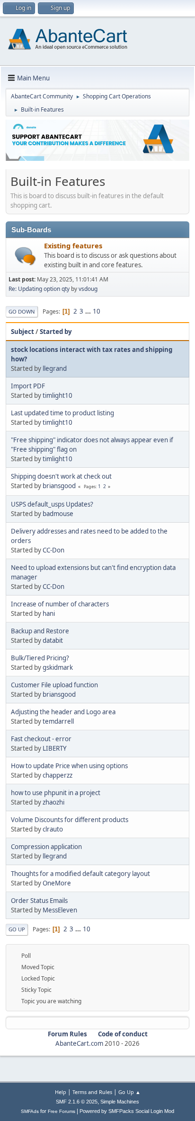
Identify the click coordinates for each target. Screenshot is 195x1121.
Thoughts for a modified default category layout (80, 873)
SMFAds (30, 1111)
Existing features (73, 245)
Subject (22, 331)
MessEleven (60, 910)
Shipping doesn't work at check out (61, 476)
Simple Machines (119, 1101)
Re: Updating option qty (39, 289)
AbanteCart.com (79, 1043)
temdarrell (58, 721)
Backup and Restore (40, 631)
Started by (56, 331)
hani (49, 613)
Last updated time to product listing (62, 413)
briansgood (59, 486)
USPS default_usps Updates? (52, 504)
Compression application (46, 846)
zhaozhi (53, 802)
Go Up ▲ (129, 1091)
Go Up (17, 929)
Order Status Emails (39, 900)
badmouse (58, 513)
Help (60, 1091)
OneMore (57, 883)
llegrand (55, 368)
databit (53, 640)
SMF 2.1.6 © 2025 (77, 1101)
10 (96, 311)
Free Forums (61, 1111)
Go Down (22, 311)
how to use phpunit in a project (55, 792)
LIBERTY (55, 748)
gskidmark (58, 667)
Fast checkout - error (41, 739)
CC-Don (53, 550)
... (88, 311)
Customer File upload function (54, 685)
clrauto (53, 829)
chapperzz (57, 775)
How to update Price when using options (69, 766)
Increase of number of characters (60, 604)
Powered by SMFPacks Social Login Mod (127, 1111)
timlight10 (57, 395)
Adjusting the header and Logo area (63, 712)
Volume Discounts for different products (69, 819)
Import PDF (28, 386)
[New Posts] (25, 256)
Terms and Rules (92, 1091)
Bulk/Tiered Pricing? (40, 658)
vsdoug (88, 289)
